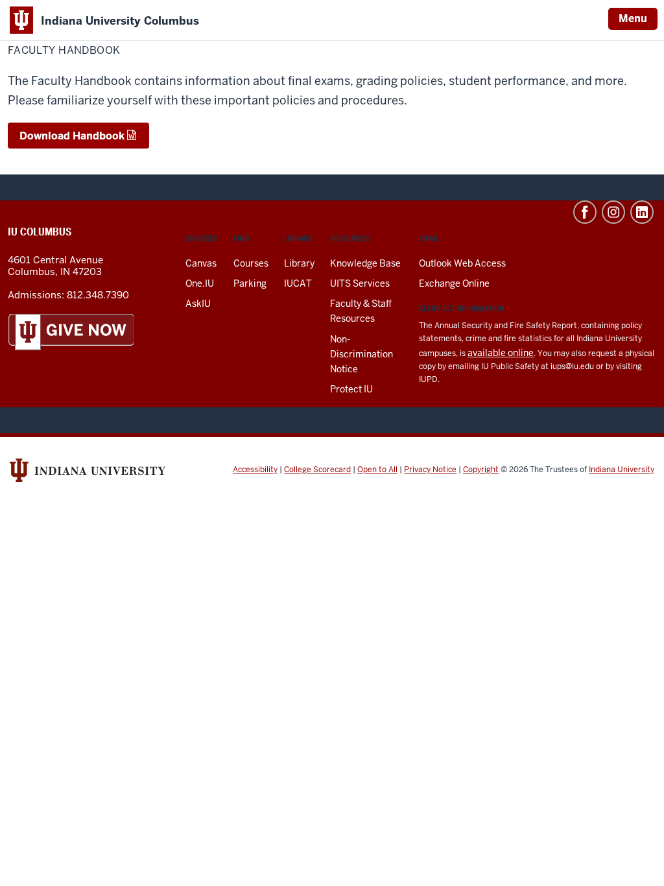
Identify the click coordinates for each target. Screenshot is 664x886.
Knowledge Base (365, 263)
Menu (633, 18)
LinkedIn (642, 212)
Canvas (201, 263)
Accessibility (255, 469)
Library (299, 263)
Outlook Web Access (462, 263)
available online (501, 353)
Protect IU (351, 389)
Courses (250, 263)
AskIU (198, 303)
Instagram (613, 212)
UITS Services (360, 283)
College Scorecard (317, 469)
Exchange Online (454, 283)
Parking (250, 283)
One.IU (199, 283)
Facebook (585, 212)
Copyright (481, 469)
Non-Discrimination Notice (361, 354)
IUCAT (298, 283)
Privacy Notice (430, 469)
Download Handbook (71, 136)
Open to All (377, 469)
